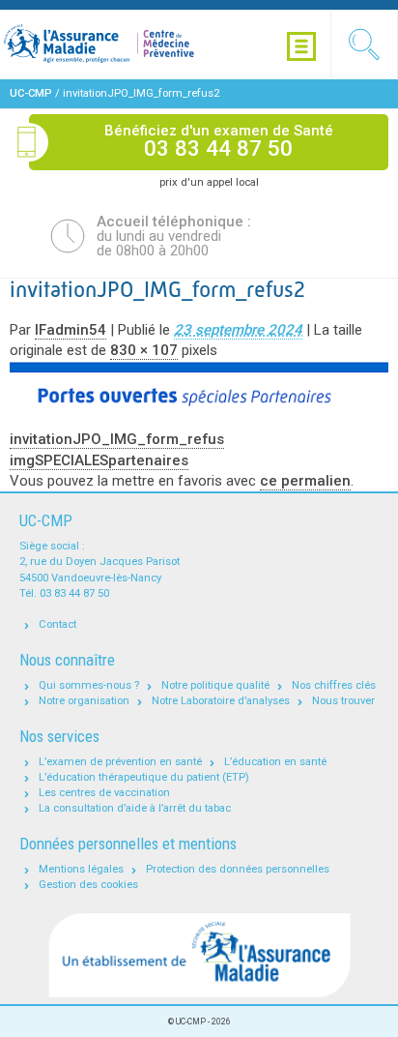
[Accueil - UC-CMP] (121, 44)
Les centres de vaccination (104, 792)
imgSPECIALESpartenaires (99, 460)
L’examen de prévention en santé (120, 762)
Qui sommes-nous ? (89, 685)
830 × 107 (144, 350)
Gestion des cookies (88, 884)
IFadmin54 (70, 330)
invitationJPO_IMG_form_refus (117, 439)
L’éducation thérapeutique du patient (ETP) (144, 777)
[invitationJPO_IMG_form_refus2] (199, 385)
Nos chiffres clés (334, 685)
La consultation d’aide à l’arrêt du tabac (135, 808)
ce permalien (305, 480)
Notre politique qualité (215, 685)
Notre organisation (84, 701)
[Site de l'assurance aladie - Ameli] (199, 955)
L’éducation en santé (275, 762)
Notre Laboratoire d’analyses (221, 701)
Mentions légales (81, 869)
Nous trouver (343, 701)
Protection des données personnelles (237, 869)
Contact (57, 624)
